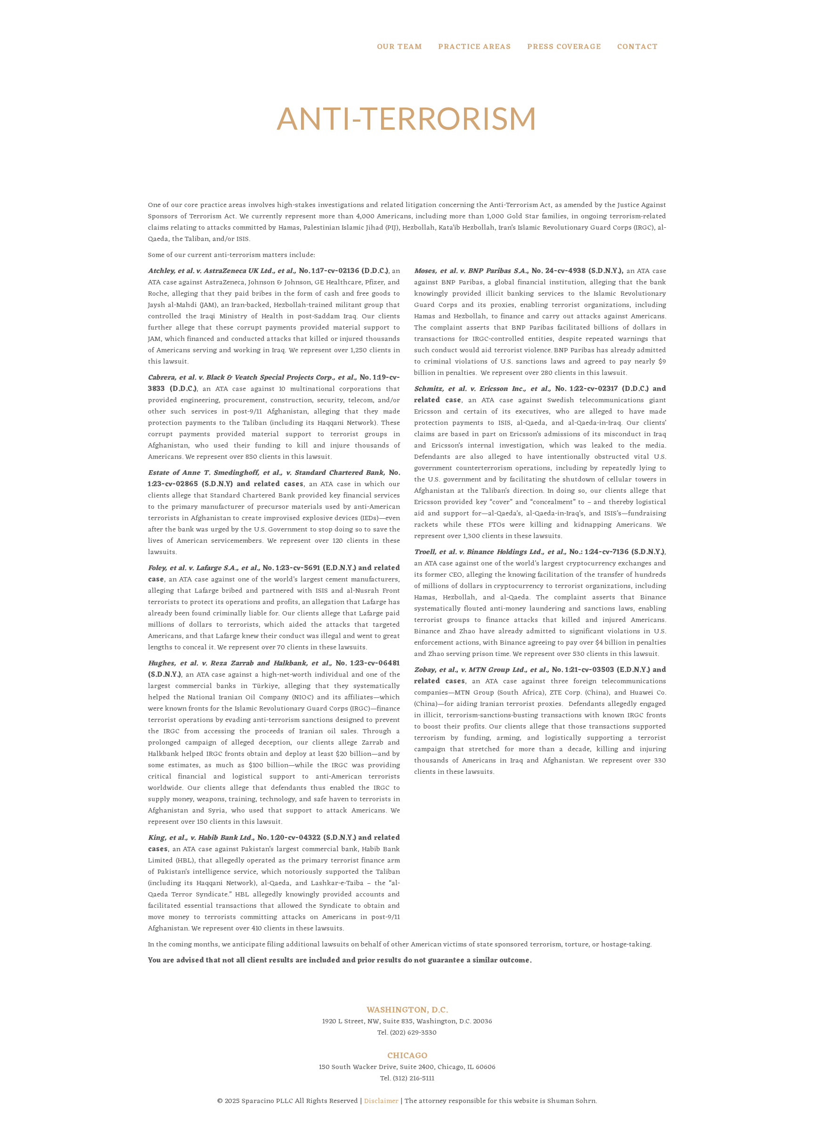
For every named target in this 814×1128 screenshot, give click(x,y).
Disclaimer (381, 1101)
